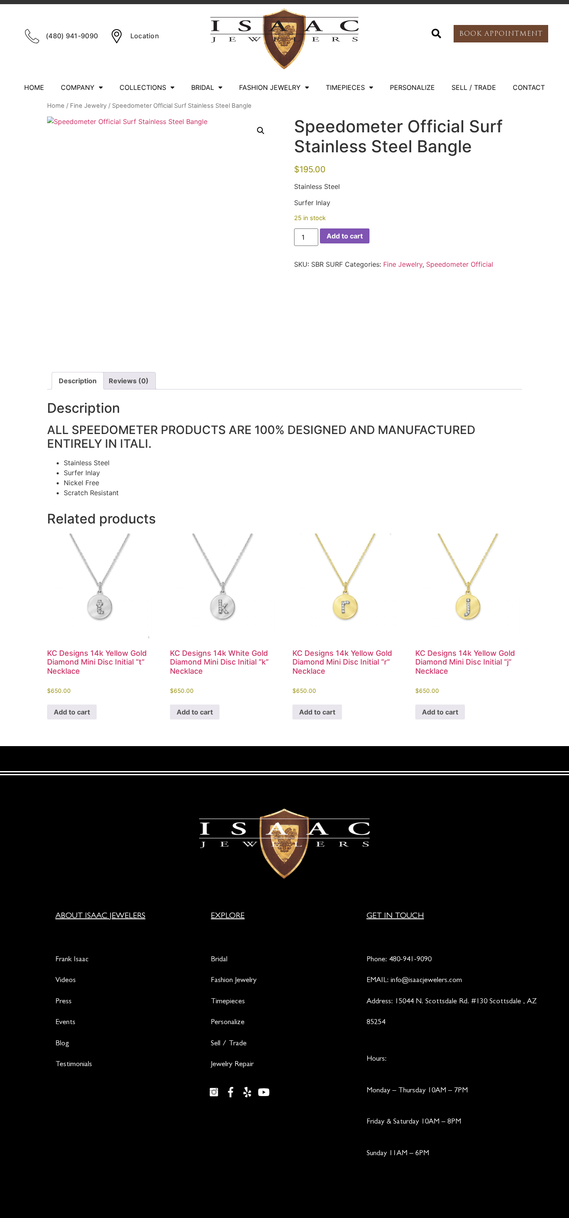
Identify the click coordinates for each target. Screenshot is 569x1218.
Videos (65, 981)
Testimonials (73, 1065)
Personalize (412, 87)
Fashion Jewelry (270, 87)
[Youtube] (263, 1092)
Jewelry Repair (232, 1065)
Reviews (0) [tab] (129, 381)
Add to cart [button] (72, 712)
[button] (436, 33)
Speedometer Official (459, 264)
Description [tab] (78, 381)
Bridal (202, 87)
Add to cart (345, 236)
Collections (143, 87)
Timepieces (345, 87)
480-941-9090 (410, 960)
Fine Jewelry (88, 105)
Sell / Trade (474, 87)
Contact (529, 87)
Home (34, 87)
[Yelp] (247, 1092)
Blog (62, 1044)
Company (78, 87)
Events (65, 1023)
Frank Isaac (72, 960)
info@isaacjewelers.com (426, 981)
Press (63, 1002)
